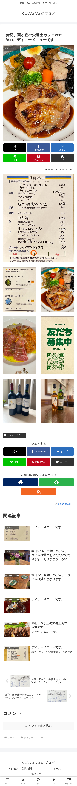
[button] (62, 158)
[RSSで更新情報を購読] (38, 491)
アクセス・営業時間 (20, 768)
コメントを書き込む (38, 725)
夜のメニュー (38, 773)
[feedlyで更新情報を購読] (56, 482)
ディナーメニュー (16, 435)
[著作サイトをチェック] (20, 482)
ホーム (57, 768)
